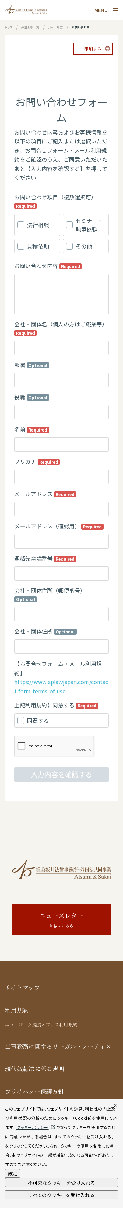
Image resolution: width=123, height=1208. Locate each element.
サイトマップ (22, 987)
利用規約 (17, 1010)
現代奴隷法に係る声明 (34, 1069)
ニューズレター (61, 919)
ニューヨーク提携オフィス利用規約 (41, 1025)
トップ (8, 27)
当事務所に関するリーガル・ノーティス (58, 1046)
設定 (12, 1173)
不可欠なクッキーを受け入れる (61, 1182)
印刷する (93, 48)
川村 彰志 (55, 27)
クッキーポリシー (32, 1127)
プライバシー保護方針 (34, 1091)
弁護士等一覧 (30, 27)
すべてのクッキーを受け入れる (61, 1195)
